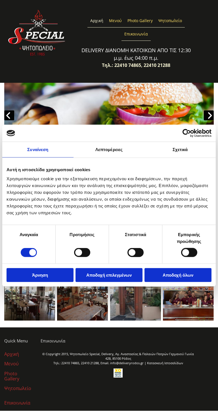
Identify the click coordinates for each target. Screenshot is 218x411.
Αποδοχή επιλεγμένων (109, 274)
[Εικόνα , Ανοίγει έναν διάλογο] (109, 115)
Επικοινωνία (136, 34)
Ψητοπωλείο (170, 20)
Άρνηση (40, 274)
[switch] (82, 252)
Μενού (115, 20)
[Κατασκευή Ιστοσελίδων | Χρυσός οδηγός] (118, 373)
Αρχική (96, 20)
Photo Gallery (140, 20)
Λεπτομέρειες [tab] (109, 149)
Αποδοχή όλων (178, 274)
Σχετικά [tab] (180, 149)
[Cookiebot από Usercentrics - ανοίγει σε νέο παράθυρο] (186, 133)
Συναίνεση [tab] (37, 149)
